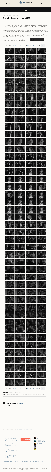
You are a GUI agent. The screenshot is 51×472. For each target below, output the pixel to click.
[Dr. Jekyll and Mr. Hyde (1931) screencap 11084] (41, 242)
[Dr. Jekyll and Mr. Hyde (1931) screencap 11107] (31, 287)
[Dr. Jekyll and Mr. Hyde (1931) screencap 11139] (31, 348)
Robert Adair (10, 397)
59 (20, 45)
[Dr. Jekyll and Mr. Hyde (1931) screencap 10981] (9, 54)
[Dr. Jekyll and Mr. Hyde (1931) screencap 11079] (31, 235)
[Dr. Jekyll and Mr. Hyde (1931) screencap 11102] (20, 280)
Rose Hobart (15, 397)
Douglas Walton (19, 394)
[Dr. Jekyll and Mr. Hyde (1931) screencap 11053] (9, 189)
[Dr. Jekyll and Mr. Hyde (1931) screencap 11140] (41, 348)
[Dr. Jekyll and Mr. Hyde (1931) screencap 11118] (20, 310)
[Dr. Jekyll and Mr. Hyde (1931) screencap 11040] (41, 159)
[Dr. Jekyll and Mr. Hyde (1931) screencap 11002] (20, 92)
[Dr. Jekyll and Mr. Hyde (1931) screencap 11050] (20, 182)
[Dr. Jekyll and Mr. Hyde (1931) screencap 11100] (41, 272)
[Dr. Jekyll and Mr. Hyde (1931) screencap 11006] (20, 99)
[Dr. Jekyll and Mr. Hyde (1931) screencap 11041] (9, 167)
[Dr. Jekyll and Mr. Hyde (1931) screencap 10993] (9, 76)
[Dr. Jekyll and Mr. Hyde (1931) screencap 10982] (20, 54)
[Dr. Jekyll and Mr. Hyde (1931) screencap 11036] (41, 152)
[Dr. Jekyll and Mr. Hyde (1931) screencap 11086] (20, 250)
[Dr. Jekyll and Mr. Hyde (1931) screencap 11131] (31, 333)
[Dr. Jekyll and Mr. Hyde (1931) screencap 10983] (31, 54)
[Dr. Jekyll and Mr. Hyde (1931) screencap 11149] (9, 370)
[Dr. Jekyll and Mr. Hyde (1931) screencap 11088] (41, 250)
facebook (7, 3)
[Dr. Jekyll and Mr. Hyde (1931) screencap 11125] (9, 325)
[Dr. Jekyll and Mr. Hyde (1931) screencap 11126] (20, 325)
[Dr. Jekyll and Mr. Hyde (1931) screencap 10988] (41, 61)
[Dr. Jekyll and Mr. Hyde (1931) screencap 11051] (31, 182)
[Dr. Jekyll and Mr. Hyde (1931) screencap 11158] (20, 385)
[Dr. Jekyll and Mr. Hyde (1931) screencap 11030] (20, 144)
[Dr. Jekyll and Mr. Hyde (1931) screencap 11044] (41, 167)
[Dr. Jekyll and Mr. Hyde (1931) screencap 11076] (41, 227)
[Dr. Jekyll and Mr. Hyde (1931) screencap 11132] (41, 333)
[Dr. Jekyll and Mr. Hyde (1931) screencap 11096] (41, 265)
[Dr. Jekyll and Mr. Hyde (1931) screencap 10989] (9, 69)
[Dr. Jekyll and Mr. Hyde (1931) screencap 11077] (9, 235)
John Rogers (23, 395)
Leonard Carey (28, 395)
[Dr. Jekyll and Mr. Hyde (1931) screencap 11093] (9, 265)
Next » (36, 45)
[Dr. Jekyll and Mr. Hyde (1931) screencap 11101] (9, 280)
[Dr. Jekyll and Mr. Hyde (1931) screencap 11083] (31, 242)
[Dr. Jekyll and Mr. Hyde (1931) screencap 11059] (31, 197)
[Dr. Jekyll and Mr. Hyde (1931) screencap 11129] (9, 333)
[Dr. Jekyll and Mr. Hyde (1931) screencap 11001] (9, 92)
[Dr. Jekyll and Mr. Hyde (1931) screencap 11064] (41, 205)
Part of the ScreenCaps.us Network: (11, 461)
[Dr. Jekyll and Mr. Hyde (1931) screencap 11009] (9, 107)
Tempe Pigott (32, 397)
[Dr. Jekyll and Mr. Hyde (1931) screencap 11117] (9, 310)
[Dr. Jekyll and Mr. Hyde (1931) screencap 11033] (9, 152)
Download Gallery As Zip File (38, 40)
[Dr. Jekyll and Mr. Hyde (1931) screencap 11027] (31, 137)
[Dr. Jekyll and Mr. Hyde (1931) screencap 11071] (31, 220)
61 (24, 45)
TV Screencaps (44, 461)
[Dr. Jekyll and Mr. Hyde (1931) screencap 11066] (20, 212)
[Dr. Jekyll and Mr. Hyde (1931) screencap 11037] (9, 159)
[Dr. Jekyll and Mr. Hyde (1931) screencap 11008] (41, 99)
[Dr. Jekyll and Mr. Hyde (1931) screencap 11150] (20, 370)
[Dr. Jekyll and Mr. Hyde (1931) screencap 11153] (9, 378)
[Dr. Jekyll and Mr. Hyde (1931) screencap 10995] (31, 76)
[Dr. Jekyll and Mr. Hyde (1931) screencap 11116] (41, 302)
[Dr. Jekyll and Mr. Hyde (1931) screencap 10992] (41, 69)
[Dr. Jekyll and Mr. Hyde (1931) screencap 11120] (41, 310)
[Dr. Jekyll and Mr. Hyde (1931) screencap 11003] (31, 92)
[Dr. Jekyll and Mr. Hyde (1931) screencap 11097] (9, 272)
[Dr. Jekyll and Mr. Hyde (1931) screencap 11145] (9, 363)
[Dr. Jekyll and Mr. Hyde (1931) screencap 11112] (41, 295)
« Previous (13, 45)
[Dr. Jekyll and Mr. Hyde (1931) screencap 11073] (9, 227)
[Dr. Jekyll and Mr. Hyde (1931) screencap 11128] (41, 325)
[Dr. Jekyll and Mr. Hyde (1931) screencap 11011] (31, 107)
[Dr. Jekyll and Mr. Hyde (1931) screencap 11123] (31, 318)
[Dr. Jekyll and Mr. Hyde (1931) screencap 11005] (9, 99)
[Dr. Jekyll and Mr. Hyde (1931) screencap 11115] (31, 302)
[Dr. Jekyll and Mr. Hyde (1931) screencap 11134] (20, 340)
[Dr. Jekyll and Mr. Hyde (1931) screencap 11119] (31, 310)
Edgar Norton (25, 394)
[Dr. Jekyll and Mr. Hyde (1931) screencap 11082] (20, 242)
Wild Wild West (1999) (40, 443)
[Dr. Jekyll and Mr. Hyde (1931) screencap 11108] (41, 287)
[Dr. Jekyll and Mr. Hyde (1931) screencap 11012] (41, 107)
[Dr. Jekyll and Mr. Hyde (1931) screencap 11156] (41, 378)
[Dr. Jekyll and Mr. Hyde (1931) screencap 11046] (20, 174)
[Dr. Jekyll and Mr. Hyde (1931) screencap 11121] (9, 318)
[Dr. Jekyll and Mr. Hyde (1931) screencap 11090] (20, 257)
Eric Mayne (30, 394)
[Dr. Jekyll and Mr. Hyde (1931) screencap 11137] (9, 348)
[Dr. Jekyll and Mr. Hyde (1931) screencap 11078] (20, 235)
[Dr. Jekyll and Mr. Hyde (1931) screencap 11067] (31, 212)
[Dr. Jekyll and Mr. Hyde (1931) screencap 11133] (9, 340)
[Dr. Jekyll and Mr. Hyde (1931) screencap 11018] (20, 122)
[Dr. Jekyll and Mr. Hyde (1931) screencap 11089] (9, 257)
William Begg (37, 397)
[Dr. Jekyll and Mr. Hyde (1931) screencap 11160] (41, 385)
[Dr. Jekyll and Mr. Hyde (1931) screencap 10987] (31, 61)
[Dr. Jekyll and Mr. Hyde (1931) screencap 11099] (31, 272)
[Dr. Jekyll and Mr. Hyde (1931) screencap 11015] (31, 114)
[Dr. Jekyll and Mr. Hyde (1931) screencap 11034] (20, 152)
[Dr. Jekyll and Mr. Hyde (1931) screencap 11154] (20, 378)
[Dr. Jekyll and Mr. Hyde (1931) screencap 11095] (31, 265)
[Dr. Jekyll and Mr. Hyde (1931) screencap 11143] (31, 355)
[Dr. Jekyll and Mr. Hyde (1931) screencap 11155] (31, 378)
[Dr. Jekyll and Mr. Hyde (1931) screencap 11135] (31, 340)
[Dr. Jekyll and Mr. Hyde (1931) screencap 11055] (31, 189)
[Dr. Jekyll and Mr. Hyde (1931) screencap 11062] (20, 205)
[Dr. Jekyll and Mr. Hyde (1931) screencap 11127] (31, 325)
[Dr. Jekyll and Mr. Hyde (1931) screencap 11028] (41, 137)
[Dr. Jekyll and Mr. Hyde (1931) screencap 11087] (31, 250)
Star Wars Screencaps (31, 464)
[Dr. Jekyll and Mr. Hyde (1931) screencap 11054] (20, 189)
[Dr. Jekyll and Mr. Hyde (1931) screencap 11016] (41, 114)
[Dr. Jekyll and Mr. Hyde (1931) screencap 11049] (9, 182)
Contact (26, 10)
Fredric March (35, 394)
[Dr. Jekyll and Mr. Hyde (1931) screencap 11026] (20, 137)
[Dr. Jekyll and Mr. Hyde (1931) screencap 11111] (31, 295)
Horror (16, 392)
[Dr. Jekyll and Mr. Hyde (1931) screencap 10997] (9, 84)
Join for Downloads (24, 461)
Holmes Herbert (18, 395)
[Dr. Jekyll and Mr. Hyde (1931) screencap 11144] (41, 355)
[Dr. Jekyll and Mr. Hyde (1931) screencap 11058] (20, 197)
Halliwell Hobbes (6, 395)
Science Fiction (21, 392)
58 (18, 45)
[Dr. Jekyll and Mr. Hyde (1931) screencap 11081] (9, 242)
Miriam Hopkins (34, 395)
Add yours (21, 403)
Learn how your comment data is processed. (25, 429)
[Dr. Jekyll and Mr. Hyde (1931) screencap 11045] (9, 174)
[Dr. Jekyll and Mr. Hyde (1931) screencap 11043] (31, 167)
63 (28, 45)
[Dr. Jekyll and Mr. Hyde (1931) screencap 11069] (9, 220)
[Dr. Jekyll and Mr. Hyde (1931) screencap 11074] (20, 227)
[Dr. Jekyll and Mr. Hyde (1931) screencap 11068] (41, 212)
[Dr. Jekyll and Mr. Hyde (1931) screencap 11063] (31, 205)
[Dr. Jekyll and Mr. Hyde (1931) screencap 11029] (9, 144)
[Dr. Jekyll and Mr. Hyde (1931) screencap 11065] (9, 212)
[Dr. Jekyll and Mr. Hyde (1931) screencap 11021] (9, 129)
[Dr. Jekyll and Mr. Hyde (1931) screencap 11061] (9, 205)
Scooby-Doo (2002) (40, 446)
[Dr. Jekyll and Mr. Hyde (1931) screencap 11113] (9, 302)
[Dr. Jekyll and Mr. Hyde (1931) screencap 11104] (41, 280)
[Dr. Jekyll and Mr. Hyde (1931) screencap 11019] (31, 122)
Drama (13, 392)
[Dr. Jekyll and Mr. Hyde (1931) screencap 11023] (31, 129)
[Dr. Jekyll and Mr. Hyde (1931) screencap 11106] (20, 287)
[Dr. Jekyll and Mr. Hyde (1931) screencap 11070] (20, 220)
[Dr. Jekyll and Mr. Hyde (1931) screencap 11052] (41, 182)
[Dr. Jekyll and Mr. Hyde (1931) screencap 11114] (20, 302)
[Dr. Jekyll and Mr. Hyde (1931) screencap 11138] (20, 348)
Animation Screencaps (34, 461)
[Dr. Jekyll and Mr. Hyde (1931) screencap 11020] (41, 122)
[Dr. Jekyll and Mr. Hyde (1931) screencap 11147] (31, 363)
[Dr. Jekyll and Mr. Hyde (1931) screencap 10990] (20, 69)
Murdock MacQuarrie (42, 395)
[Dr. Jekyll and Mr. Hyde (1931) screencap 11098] (20, 272)
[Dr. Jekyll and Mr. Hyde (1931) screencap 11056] (41, 189)
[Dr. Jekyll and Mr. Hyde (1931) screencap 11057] (9, 197)
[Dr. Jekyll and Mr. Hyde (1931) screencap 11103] (31, 280)
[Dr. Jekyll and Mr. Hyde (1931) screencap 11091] (31, 257)
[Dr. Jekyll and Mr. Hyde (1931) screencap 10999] (31, 84)
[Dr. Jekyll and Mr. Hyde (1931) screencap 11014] (20, 114)
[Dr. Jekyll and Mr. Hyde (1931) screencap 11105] (9, 287)
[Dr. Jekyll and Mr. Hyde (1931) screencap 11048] (41, 174)
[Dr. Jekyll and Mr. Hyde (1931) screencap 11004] (41, 92)
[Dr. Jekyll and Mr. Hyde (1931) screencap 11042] (20, 167)
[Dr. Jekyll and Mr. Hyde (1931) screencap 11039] (31, 159)
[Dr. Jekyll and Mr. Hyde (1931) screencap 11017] (9, 122)
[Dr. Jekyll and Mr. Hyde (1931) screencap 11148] (41, 363)
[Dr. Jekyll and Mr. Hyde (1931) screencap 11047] (31, 174)
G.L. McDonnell (41, 394)
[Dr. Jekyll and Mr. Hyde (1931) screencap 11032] (41, 144)
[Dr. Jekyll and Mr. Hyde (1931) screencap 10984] (41, 54)
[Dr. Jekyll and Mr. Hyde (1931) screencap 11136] (41, 340)
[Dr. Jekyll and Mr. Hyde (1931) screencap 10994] (20, 76)
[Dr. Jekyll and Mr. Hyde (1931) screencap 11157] (9, 385)
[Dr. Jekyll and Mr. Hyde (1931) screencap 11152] (41, 370)
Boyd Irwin (13, 394)
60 (22, 45)
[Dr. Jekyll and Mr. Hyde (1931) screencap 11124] (41, 318)
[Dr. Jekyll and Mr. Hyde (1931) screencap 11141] (9, 355)
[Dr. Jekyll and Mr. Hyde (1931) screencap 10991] (31, 69)
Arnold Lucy (8, 394)
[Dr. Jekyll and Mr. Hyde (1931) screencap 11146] (20, 363)
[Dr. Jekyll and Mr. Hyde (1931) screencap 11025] (9, 137)
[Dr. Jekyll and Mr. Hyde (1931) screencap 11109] (9, 295)
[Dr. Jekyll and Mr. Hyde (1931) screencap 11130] (20, 333)
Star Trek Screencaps (20, 464)
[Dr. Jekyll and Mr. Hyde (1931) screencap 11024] (41, 129)
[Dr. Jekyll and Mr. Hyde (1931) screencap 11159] (31, 385)
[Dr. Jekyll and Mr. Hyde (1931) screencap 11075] (31, 227)
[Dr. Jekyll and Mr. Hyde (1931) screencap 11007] (31, 99)
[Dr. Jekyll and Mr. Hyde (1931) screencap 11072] (41, 220)
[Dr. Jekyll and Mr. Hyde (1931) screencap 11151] (31, 370)
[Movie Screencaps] (25, 2)
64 (30, 45)
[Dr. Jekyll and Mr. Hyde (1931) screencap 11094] (20, 265)
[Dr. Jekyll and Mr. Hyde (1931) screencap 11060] (41, 197)
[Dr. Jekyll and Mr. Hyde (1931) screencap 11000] (41, 84)
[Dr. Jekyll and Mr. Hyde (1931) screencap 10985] (9, 61)
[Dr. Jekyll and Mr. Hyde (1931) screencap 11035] (31, 152)
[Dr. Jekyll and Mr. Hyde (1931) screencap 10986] (20, 61)
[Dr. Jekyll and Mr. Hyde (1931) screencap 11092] (41, 257)
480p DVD (10, 392)
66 (33, 45)
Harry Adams (12, 395)
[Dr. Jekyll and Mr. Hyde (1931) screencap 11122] (20, 318)
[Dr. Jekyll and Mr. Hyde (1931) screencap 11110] (20, 295)
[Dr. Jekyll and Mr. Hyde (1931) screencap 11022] (20, 129)
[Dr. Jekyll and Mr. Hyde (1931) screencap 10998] (20, 84)
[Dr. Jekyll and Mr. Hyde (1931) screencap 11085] (9, 250)
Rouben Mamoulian (21, 397)
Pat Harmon (5, 397)
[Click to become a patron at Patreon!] (25, 440)
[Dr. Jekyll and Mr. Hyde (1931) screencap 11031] (31, 144)
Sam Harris (28, 397)
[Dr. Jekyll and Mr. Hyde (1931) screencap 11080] (41, 235)
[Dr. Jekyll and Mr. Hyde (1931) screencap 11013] (9, 114)
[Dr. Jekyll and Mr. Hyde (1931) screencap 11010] (20, 107)
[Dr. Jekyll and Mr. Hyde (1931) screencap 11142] (20, 355)
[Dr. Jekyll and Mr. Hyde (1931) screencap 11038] (20, 159)
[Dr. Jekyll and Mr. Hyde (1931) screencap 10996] (41, 76)
